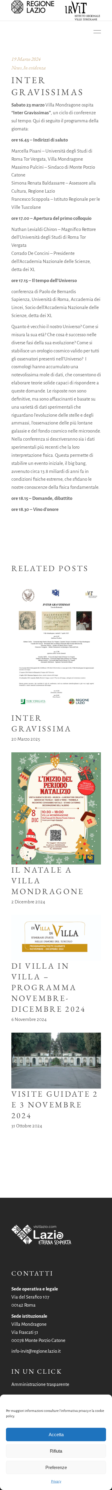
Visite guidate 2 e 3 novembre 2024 (54, 1105)
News (16, 67)
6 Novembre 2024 (29, 1019)
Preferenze (56, 1467)
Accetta (56, 1434)
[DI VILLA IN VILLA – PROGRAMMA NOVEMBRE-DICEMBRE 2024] (56, 938)
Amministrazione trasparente (40, 1384)
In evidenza (34, 67)
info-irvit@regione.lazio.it (36, 1351)
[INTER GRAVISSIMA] (56, 649)
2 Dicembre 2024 (28, 901)
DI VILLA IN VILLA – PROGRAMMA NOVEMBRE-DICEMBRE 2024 (48, 987)
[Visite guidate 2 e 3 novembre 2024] (56, 1061)
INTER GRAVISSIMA (41, 723)
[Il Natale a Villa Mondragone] (56, 808)
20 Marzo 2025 (25, 739)
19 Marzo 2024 (26, 59)
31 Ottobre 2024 (26, 1125)
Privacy (56, 1481)
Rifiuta (56, 1451)
